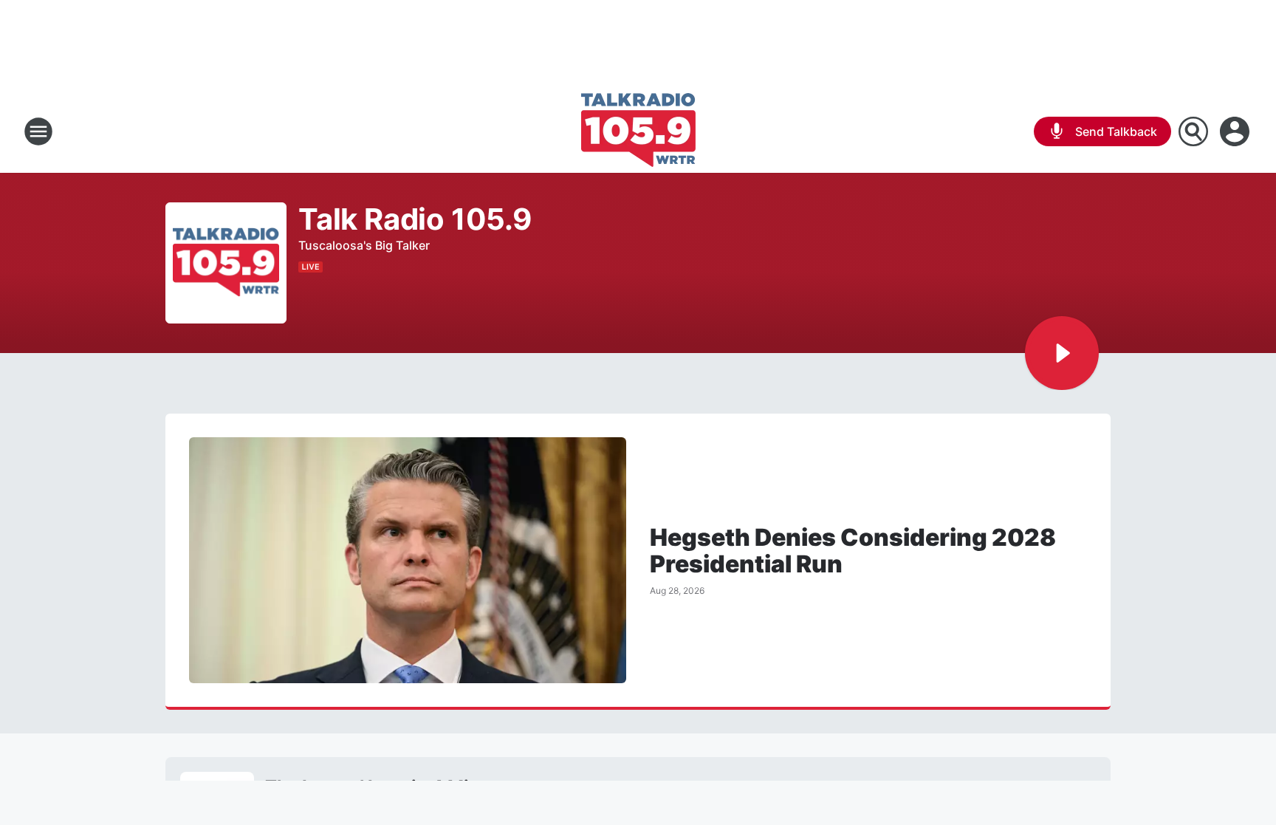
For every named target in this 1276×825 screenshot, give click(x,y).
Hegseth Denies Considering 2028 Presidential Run (853, 551)
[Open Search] (1193, 131)
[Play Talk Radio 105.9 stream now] (226, 263)
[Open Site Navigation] (38, 131)
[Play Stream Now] (1062, 353)
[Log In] (1236, 131)
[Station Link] (638, 131)
